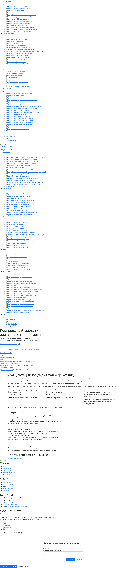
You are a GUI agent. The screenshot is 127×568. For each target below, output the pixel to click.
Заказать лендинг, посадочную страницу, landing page (25, 51)
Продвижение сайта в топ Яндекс (18, 9)
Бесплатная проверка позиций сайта (19, 17)
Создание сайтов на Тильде (16, 45)
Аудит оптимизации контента (17, 74)
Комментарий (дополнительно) (54, 550)
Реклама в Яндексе (9, 473)
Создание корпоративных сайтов (18, 47)
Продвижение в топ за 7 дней (10, 344)
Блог (8, 138)
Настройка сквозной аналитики (18, 176)
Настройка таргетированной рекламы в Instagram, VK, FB (26, 172)
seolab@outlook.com (12, 326)
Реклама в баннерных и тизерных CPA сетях (22, 170)
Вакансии (6, 490)
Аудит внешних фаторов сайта (17, 82)
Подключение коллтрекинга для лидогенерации (23, 178)
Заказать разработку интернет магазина (21, 233)
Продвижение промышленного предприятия (22, 108)
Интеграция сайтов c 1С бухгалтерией (20, 58)
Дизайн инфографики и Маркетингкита (20, 180)
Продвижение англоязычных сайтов (19, 31)
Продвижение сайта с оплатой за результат (22, 29)
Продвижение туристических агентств (20, 125)
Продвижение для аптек (15, 96)
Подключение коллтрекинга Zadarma (19, 13)
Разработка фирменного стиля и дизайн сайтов (23, 184)
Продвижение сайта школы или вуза (19, 110)
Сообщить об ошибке (8, 566)
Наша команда (8, 484)
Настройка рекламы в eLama (17, 25)
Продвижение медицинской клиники (19, 94)
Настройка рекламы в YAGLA (16, 11)
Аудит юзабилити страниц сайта (18, 80)
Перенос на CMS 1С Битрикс (16, 62)
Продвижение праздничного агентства (20, 118)
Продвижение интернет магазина (18, 104)
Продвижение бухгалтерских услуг (19, 116)
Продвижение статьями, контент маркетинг (22, 164)
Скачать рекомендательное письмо (15, 506)
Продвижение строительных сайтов (19, 98)
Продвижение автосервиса (16, 114)
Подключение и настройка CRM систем (20, 174)
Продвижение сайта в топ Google (18, 23)
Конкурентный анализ (14, 76)
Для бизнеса (7, 475)
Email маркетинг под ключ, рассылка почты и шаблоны (26, 157)
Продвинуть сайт (6, 150)
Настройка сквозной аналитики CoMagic (21, 27)
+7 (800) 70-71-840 (11, 141)
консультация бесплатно (16, 458)
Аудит (5, 466)
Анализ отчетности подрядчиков (18, 86)
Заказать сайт (7, 471)
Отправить (70, 559)
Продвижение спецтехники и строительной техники (25, 106)
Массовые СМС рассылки (15, 168)
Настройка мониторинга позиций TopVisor (21, 15)
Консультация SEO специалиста (18, 19)
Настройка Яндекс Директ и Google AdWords (22, 159)
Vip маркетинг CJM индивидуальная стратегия (22, 161)
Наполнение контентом (15, 43)
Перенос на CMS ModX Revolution (18, 64)
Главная (2, 349)
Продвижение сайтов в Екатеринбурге (20, 21)
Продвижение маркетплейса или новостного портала (25, 127)
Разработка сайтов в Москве (17, 39)
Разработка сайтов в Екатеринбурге (19, 53)
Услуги (9, 349)
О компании (11, 136)
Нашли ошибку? (24, 566)
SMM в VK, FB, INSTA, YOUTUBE (17, 186)
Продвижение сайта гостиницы (18, 129)
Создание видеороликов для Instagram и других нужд (25, 182)
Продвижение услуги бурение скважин (20, 121)
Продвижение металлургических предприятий (23, 112)
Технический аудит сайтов (16, 71)
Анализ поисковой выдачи (16, 84)
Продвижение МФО (14, 102)
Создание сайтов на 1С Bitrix (16, 60)
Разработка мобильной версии (18, 56)
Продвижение (7, 468)
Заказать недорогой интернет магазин (20, 49)
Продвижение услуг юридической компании (22, 100)
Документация (8, 488)
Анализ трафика (12, 78)
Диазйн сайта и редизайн (15, 41)
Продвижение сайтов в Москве (17, 7)
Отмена (80, 559)
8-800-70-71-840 (8, 502)
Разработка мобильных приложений (19, 166)
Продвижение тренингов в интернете (20, 123)
